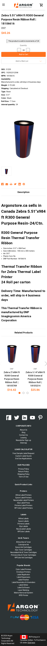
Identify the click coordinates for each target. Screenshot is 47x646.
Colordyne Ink (23, 545)
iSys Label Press (23, 503)
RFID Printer (23, 595)
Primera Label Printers (23, 505)
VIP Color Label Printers (23, 508)
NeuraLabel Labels (23, 529)
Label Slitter (23, 585)
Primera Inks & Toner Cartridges (23, 555)
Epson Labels (23, 521)
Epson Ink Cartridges (23, 547)
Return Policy (23, 472)
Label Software (23, 587)
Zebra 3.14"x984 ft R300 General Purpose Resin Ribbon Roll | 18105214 (35, 379)
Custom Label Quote (23, 456)
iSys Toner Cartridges (23, 550)
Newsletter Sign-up (23, 440)
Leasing (23, 438)
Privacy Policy (23, 469)
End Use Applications (23, 459)
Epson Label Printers (23, 498)
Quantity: (23, 45)
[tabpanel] (12, 365)
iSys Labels (23, 526)
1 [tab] (19, 393)
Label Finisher (23, 580)
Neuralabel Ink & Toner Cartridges (23, 552)
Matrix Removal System (23, 593)
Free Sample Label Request (23, 453)
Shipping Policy (23, 474)
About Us (23, 430)
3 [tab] (27, 393)
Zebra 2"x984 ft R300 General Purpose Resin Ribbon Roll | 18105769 (12, 379)
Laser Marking (23, 590)
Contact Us (23, 435)
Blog (23, 432)
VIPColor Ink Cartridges (24, 558)
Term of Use (23, 477)
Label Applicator (23, 575)
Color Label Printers (23, 569)
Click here (31, 643)
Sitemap (23, 443)
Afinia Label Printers (23, 495)
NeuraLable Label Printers (23, 500)
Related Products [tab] (24, 332)
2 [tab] (23, 393)
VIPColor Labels (23, 531)
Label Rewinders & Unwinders (23, 582)
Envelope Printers (23, 572)
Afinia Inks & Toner (23, 542)
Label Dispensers (23, 577)
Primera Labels (23, 524)
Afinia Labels (23, 518)
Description (23, 192)
